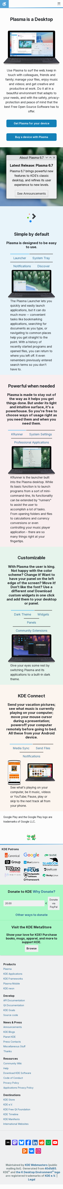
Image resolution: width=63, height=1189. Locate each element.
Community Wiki (12, 1063)
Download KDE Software (17, 1073)
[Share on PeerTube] (25, 1149)
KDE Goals (9, 1010)
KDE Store (9, 1099)
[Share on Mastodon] (14, 1141)
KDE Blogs (9, 1031)
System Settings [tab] (40, 434)
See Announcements (31, 193)
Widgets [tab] (43, 614)
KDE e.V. (8, 1104)
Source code (10, 1015)
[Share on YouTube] (55, 1141)
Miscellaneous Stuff (14, 1046)
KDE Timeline (10, 1114)
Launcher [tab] (19, 258)
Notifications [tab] (22, 266)
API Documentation (14, 1000)
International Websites (16, 1123)
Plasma (7, 968)
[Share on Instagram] (38, 1149)
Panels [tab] (31, 622)
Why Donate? (44, 891)
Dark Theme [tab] (22, 614)
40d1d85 (50, 1168)
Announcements (12, 1027)
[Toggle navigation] (59, 4)
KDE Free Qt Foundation (16, 1109)
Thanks (7, 1051)
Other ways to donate (31, 915)
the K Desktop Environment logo (38, 1172)
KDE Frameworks (13, 978)
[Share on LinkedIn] (35, 1141)
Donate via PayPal (54, 903)
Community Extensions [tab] (31, 630)
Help (6, 1068)
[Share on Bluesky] (21, 1141)
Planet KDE (9, 1036)
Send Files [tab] (43, 748)
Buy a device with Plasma (31, 137)
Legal (31, 1179)
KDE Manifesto (11, 1119)
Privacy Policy (11, 1082)
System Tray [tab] (41, 258)
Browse (32, 948)
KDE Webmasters (36, 1165)
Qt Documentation (13, 1005)
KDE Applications (12, 973)
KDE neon (8, 988)
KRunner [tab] (17, 434)
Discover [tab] (43, 266)
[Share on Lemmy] (48, 1141)
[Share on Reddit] (41, 1141)
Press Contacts (12, 1041)
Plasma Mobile (11, 983)
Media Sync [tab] (21, 748)
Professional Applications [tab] (31, 442)
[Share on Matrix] (8, 1141)
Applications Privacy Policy (18, 1087)
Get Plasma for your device (31, 123)
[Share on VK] (31, 1149)
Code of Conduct (13, 1077)
